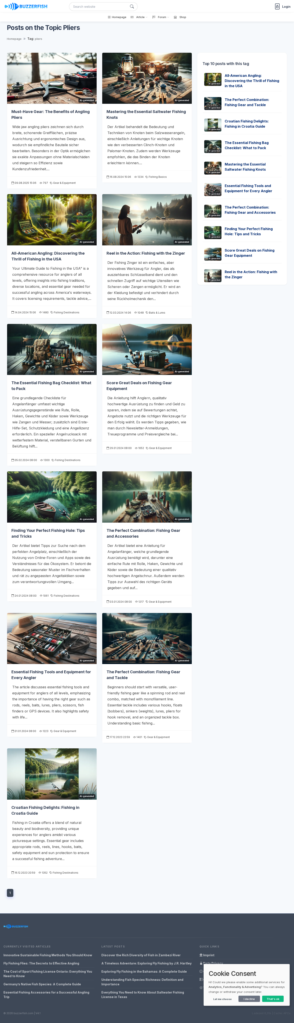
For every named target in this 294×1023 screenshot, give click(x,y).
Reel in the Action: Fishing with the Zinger (146, 253)
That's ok (273, 999)
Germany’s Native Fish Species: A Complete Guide (42, 984)
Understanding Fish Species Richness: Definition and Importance (142, 982)
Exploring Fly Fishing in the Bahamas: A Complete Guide (144, 971)
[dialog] (247, 985)
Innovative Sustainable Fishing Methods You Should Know (47, 955)
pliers (38, 38)
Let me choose (222, 999)
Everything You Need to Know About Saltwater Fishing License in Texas (142, 994)
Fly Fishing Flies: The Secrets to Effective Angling (41, 963)
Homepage (14, 38)
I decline (249, 999)
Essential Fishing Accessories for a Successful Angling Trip (46, 994)
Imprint (208, 955)
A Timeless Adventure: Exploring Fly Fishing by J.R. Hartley (146, 963)
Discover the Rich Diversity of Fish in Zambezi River (141, 955)
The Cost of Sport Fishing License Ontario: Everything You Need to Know (47, 974)
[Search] (132, 6)
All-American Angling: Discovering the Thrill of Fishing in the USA (252, 80)
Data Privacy (213, 963)
